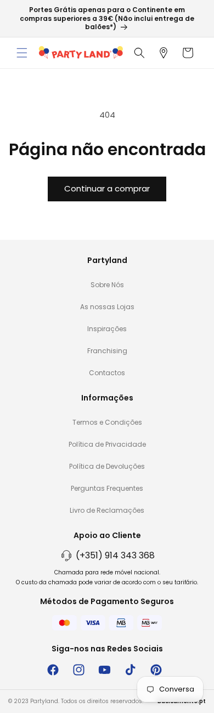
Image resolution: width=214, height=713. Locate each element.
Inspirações (107, 328)
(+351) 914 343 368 (115, 555)
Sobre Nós (107, 284)
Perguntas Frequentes (107, 488)
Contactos (107, 372)
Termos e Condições (107, 422)
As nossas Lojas (107, 306)
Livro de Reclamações (107, 510)
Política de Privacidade (107, 444)
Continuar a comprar (107, 188)
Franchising (107, 350)
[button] (22, 53)
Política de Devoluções (107, 466)
